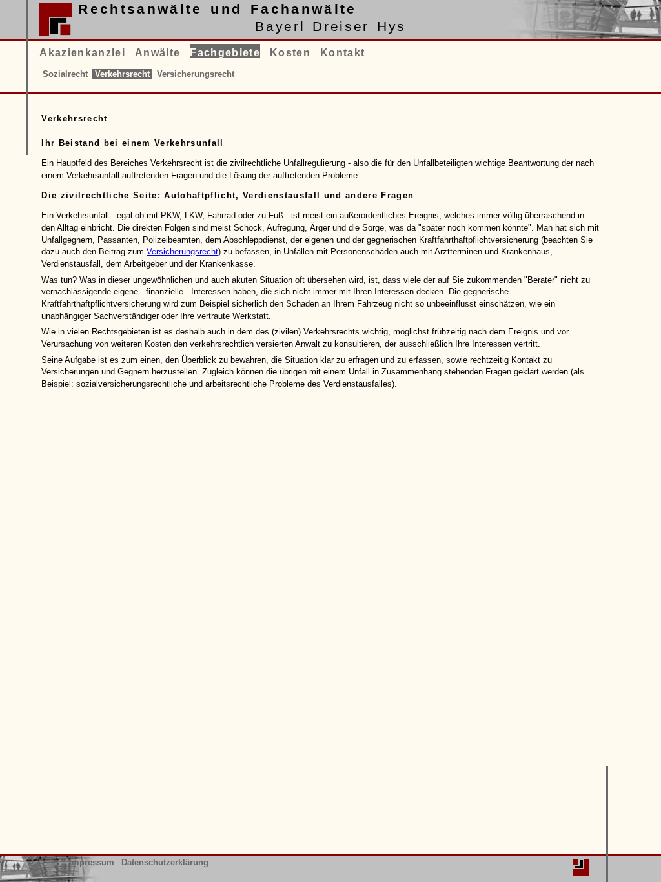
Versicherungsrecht (182, 251)
